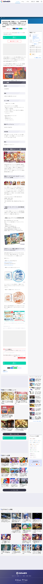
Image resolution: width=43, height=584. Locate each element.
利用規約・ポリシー (19, 575)
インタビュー (32, 451)
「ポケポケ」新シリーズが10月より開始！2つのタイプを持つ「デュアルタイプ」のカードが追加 (14, 464)
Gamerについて (14, 575)
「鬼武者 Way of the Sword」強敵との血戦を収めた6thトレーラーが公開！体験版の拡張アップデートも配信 (37, 541)
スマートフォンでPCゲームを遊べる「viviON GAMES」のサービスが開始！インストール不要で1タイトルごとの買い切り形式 (23, 465)
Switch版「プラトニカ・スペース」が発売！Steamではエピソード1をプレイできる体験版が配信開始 (5, 552)
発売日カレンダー (32, 453)
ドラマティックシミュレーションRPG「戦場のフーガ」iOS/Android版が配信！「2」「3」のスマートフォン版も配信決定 (7, 402)
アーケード (36, 440)
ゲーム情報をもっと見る (37, 57)
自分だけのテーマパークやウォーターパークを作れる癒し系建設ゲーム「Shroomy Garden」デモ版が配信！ (5, 474)
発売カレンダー (33, 1)
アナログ (40, 440)
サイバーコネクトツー (36, 34)
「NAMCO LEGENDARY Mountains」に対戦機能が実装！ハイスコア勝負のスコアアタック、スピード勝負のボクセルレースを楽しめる (14, 475)
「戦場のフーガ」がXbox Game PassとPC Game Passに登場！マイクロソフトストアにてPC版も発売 (21, 429)
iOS (37, 37)
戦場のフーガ (19, 32)
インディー (31, 440)
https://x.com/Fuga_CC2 (8, 262)
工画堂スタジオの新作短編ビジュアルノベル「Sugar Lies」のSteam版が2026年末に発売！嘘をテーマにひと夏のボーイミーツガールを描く (23, 475)
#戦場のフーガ (5, 371)
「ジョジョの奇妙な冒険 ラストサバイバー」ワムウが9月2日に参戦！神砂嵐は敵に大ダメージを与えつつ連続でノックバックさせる (16, 531)
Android (34, 38)
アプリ (28, 1)
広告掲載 (27, 575)
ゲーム (23, 1)
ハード (31, 442)
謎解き (31, 444)
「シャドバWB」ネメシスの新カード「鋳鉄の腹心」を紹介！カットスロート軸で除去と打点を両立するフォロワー (16, 552)
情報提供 (24, 575)
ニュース (17, 1)
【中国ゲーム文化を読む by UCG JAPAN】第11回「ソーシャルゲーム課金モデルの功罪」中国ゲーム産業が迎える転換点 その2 (16, 520)
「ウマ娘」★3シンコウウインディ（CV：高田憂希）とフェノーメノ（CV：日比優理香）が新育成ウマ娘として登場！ (5, 541)
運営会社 (30, 575)
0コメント (9, 28)
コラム (36, 451)
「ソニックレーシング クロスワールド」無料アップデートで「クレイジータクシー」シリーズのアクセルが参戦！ (37, 531)
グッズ (38, 444)
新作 (30, 438)
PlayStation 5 (34, 36)
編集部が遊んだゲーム (33, 455)
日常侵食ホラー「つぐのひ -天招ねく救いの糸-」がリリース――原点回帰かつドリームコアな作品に (23, 485)
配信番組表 (37, 1)
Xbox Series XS (35, 37)
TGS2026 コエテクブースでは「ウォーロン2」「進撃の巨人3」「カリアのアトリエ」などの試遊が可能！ (26, 552)
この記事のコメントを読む (15, 41)
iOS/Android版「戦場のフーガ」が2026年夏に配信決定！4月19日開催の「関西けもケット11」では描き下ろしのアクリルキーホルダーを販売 (7, 416)
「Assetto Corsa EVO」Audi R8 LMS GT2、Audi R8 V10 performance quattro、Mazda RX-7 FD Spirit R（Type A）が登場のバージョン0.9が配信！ (5, 521)
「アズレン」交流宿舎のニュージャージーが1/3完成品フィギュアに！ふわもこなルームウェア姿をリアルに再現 (26, 520)
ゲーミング (38, 442)
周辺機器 (35, 442)
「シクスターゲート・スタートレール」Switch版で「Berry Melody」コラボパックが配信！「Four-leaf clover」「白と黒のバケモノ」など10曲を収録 (14, 486)
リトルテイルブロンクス (36, 41)
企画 (38, 451)
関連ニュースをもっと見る (14, 434)
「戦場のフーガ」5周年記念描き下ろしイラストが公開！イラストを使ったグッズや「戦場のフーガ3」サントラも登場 (21, 402)
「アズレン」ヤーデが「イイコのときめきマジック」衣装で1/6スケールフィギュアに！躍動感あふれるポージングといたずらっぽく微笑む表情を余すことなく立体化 (37, 553)
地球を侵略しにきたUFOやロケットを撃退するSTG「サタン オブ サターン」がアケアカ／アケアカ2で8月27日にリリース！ (37, 520)
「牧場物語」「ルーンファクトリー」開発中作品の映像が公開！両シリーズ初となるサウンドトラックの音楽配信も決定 (26, 531)
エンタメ (35, 444)
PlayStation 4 (37, 38)
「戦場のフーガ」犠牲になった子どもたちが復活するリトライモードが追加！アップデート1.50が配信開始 (7, 429)
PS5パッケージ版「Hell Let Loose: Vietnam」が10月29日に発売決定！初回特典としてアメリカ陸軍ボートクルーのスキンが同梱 (5, 465)
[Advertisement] (21, 10)
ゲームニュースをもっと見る (37, 421)
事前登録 (34, 438)
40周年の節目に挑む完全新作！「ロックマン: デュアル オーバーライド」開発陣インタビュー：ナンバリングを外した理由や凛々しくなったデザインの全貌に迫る (5, 486)
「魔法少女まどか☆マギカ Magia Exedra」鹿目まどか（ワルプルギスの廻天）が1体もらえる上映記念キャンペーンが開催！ (26, 541)
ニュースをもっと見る (14, 490)
